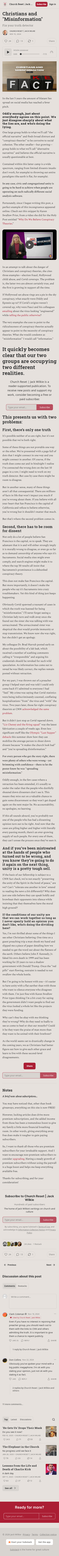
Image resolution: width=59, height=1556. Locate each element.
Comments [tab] (9, 1286)
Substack (14, 1549)
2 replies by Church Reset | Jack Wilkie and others (33, 1389)
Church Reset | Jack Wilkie (22, 31)
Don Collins (15, 1359)
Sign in (52, 4)
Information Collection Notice (31, 1229)
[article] (29, 1433)
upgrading (18, 1159)
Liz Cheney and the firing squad (22, 725)
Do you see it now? (12, 1431)
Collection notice (48, 1534)
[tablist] (15, 1286)
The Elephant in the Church (20, 1446)
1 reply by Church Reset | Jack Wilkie (30, 1349)
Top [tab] (6, 1419)
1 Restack (37, 1244)
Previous (12, 1265)
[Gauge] (52, 52)
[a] (29, 245)
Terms (35, 1534)
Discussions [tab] (25, 1419)
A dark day (8, 1473)
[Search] (54, 1419)
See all (8, 1488)
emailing (7, 311)
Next (48, 1265)
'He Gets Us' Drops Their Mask (22, 1428)
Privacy (26, 1534)
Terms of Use (44, 1226)
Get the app (44, 1542)
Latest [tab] (14, 1419)
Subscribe (41, 4)
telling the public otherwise (24, 315)
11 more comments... (12, 1404)
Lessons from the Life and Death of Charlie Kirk (19, 1467)
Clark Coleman (16, 1313)
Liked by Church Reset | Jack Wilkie (26, 1317)
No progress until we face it (16, 1450)
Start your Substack (21, 1542)
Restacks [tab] (22, 1286)
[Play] (8, 52)
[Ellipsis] (55, 1313)
